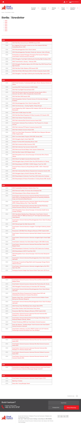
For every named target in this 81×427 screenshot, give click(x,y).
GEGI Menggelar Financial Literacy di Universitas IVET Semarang (28, 286)
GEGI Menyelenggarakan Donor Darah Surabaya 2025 (26, 103)
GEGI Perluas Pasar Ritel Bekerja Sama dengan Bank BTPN (27, 305)
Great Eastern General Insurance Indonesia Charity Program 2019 (29, 378)
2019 (6, 30)
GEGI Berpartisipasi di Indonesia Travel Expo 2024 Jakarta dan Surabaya (30, 248)
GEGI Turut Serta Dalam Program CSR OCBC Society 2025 (27, 136)
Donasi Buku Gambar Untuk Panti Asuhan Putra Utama (26, 308)
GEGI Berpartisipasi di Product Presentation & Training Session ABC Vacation (31, 178)
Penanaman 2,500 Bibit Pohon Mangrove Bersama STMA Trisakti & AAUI (30, 230)
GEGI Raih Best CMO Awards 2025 (21, 96)
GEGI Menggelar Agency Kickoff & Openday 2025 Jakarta (26, 173)
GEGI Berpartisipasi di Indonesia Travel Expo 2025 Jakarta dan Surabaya (30, 176)
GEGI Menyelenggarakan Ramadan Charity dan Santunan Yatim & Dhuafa (31, 52)
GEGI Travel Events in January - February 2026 (24, 61)
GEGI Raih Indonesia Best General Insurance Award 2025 (26, 120)
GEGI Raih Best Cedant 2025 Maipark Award (23, 152)
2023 (6, 25)
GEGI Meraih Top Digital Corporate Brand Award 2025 (25, 158)
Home (3, 12)
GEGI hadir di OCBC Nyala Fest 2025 (21, 112)
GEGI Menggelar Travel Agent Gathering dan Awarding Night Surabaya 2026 (31, 59)
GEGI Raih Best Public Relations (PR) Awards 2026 (25, 68)
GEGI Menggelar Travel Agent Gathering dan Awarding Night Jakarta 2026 (31, 73)
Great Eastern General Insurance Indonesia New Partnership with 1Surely (30, 284)
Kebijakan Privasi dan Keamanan (36, 416)
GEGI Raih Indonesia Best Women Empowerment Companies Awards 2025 (31, 170)
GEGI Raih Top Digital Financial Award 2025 (23, 89)
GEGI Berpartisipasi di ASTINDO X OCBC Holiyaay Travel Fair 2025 (29, 164)
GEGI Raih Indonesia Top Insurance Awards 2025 (24, 147)
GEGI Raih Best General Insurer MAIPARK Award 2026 (26, 42)
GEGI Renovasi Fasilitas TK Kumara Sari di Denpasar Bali (26, 190)
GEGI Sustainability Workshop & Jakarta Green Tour (25, 188)
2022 (6, 27)
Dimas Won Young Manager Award (21, 383)
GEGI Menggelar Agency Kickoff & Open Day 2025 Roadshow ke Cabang (30, 161)
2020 (6, 29)
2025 (6, 22)
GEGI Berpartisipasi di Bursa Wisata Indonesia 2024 (25, 193)
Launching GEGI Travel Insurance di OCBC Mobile (25, 87)
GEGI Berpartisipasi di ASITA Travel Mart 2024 (24, 251)
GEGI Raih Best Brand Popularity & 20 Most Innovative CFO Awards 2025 (30, 115)
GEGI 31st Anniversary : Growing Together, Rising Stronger (27, 105)
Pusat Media (8, 12)
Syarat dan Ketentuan (23, 416)
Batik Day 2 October (17, 380)
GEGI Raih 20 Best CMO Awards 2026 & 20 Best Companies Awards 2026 (31, 71)
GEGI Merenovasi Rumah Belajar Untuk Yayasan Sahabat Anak (28, 149)
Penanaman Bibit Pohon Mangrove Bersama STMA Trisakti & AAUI (29, 311)
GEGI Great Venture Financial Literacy (22, 117)
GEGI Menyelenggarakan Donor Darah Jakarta (24, 49)
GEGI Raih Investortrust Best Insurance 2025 (23, 144)
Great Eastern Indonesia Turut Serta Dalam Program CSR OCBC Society (30, 241)
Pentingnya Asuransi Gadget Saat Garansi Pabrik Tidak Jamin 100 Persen (30, 270)
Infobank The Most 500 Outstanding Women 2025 (24, 141)
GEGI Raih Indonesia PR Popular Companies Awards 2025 (27, 127)
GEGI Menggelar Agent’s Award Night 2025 (23, 139)
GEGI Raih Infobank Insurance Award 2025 (23, 129)
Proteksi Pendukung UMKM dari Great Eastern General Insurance (28, 322)
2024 (6, 24)
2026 (6, 20)
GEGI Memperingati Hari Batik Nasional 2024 (23, 224)
